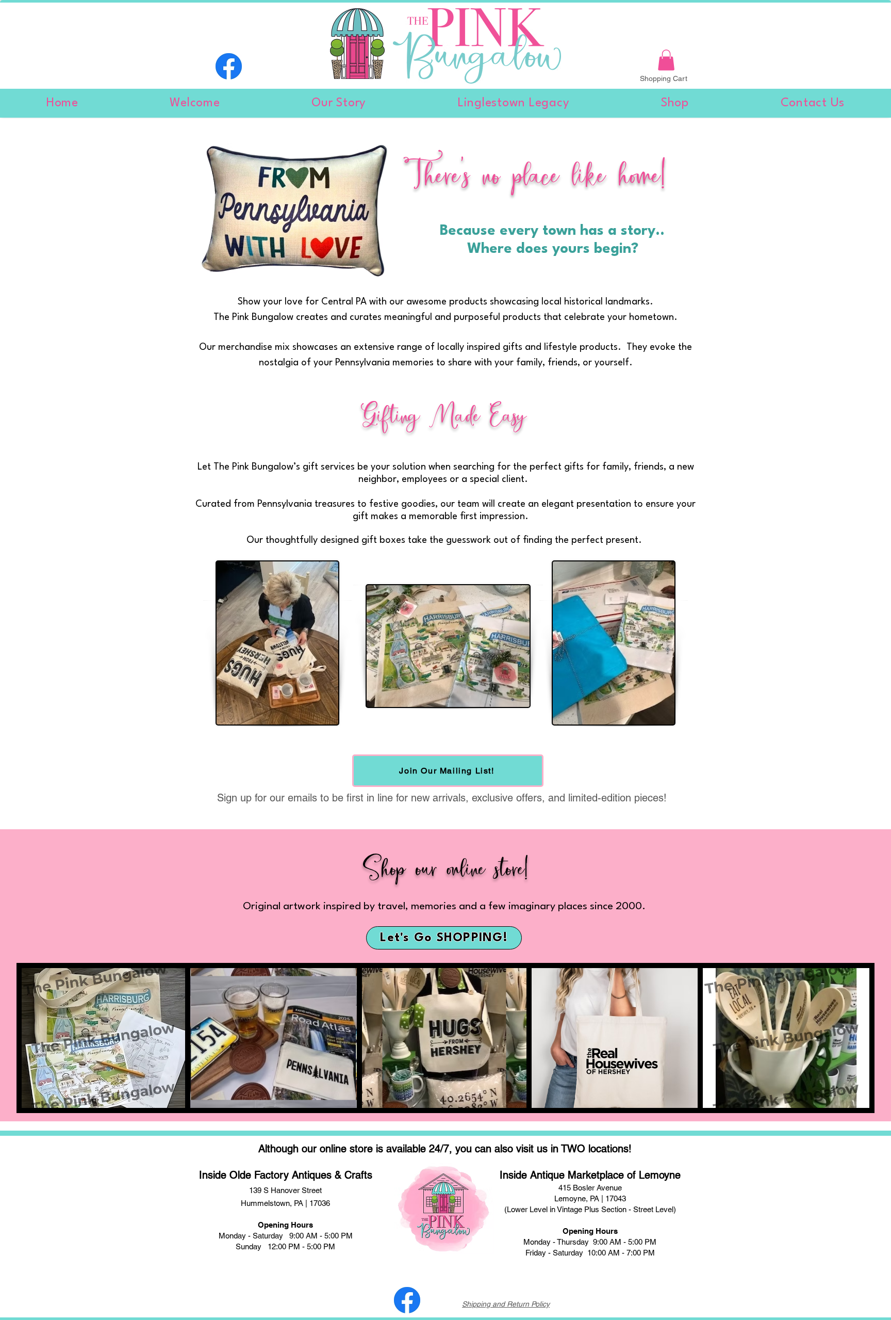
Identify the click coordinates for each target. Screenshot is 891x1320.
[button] (666, 60)
